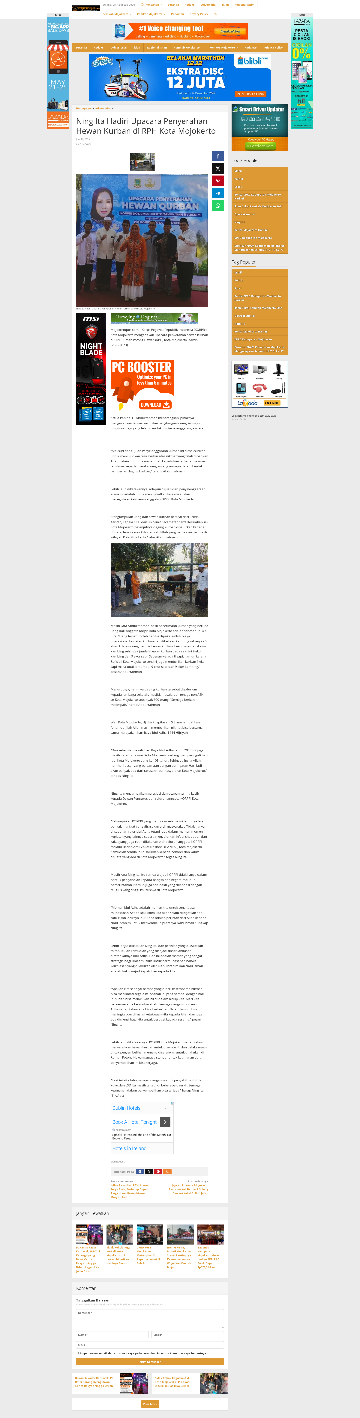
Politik (238, 179)
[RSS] (167, 1171)
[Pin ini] (218, 181)
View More (150, 1404)
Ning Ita (239, 222)
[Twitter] (149, 1171)
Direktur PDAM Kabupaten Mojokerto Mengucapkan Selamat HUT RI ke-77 (259, 247)
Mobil (238, 171)
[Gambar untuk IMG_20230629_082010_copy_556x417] (142, 162)
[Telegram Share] (218, 193)
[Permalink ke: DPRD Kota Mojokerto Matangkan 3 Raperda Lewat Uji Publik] (150, 1234)
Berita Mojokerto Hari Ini (251, 230)
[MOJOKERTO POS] (86, 8)
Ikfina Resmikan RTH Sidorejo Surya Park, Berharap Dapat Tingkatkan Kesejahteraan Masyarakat (130, 1189)
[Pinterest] (158, 1171)
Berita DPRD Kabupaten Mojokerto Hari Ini (257, 196)
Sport (238, 186)
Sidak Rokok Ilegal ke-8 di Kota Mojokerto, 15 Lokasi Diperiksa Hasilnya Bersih (118, 1255)
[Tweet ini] (218, 168)
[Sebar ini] (218, 156)
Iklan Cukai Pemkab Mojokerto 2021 (258, 206)
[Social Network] (215, 14)
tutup (58, 14)
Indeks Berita (239, 419)
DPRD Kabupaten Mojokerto (253, 238)
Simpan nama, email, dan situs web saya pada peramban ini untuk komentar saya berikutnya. (143, 1353)
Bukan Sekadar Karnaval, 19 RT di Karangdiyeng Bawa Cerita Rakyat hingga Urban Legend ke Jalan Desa (88, 1259)
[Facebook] (140, 1171)
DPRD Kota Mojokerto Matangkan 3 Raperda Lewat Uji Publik (149, 1255)
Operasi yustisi (244, 214)
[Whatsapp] (218, 205)
